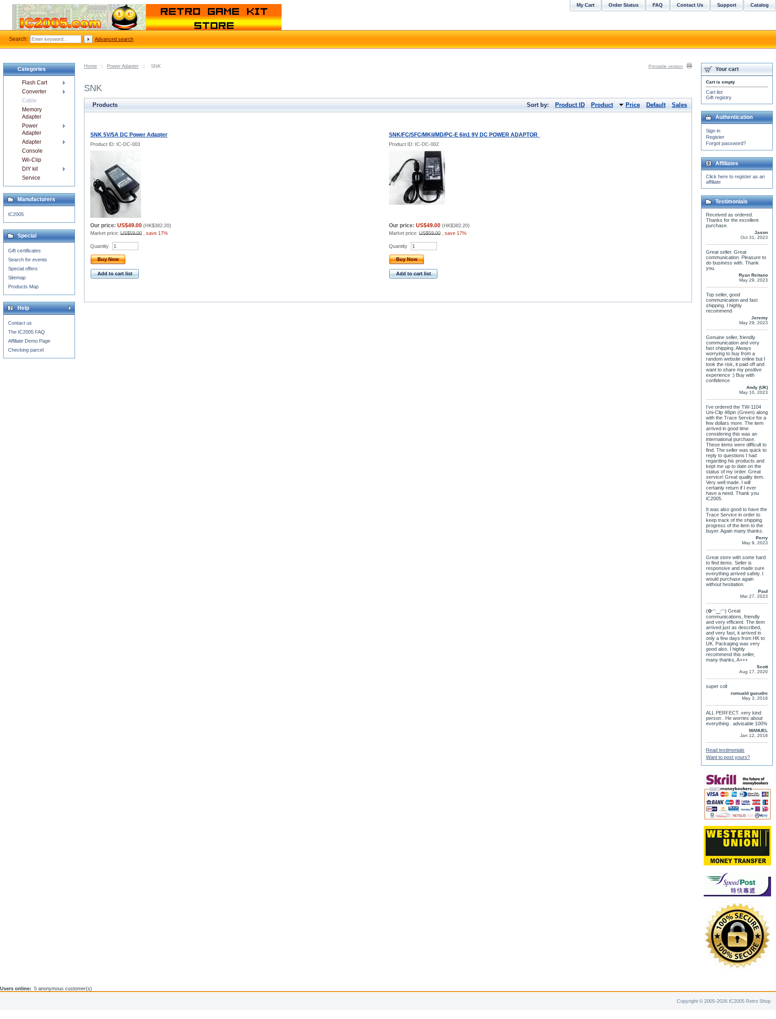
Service (31, 178)
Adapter (31, 142)
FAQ (658, 5)
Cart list (714, 92)
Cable (29, 100)
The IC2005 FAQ (26, 332)
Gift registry (719, 97)
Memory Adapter (32, 113)
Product (602, 104)
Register (715, 137)
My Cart (586, 5)
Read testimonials (725, 750)
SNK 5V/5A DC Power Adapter (129, 135)
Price (633, 104)
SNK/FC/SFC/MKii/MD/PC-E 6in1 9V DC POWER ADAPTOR (464, 135)
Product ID (570, 104)
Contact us (20, 323)
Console (32, 151)
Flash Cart (34, 82)
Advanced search (114, 39)
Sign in (713, 130)
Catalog (759, 5)
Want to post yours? (728, 757)
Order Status (623, 5)
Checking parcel (26, 350)
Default (656, 104)
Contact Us (690, 5)
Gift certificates (24, 250)
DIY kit (30, 169)
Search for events (27, 259)
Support (726, 5)
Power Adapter (123, 66)
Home (90, 66)
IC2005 (16, 214)
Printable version (665, 66)
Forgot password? (726, 143)
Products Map (23, 286)
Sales (679, 104)
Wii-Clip (31, 160)
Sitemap (17, 277)
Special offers (23, 268)
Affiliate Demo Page (29, 341)
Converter (34, 91)
